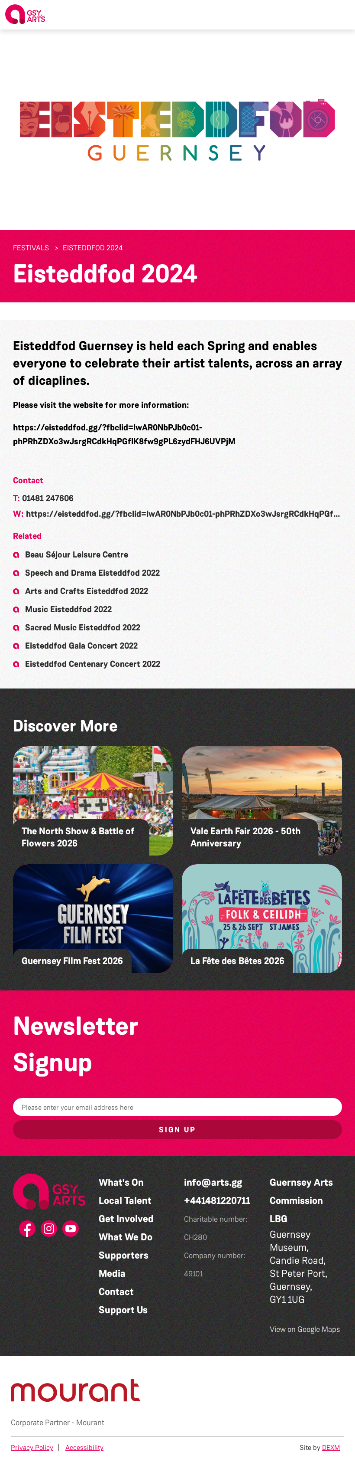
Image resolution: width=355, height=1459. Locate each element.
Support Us (123, 1310)
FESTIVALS (31, 247)
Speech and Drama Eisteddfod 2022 (92, 572)
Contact (116, 1291)
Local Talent (125, 1200)
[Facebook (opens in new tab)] (28, 1231)
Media (112, 1273)
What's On (121, 1182)
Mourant (90, 1422)
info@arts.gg (213, 1182)
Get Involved (126, 1219)
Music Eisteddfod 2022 (68, 609)
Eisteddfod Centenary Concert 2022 (92, 663)
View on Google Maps (305, 1329)
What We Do (125, 1237)
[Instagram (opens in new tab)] (49, 1231)
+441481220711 (217, 1200)
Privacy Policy (32, 1447)
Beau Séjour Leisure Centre (76, 554)
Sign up (177, 1130)
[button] (341, 15)
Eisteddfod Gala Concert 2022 (81, 645)
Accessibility (84, 1447)
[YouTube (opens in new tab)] (71, 1231)
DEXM (331, 1447)
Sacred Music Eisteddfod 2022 (82, 627)
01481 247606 (48, 498)
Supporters (123, 1255)
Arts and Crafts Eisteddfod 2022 (86, 591)
